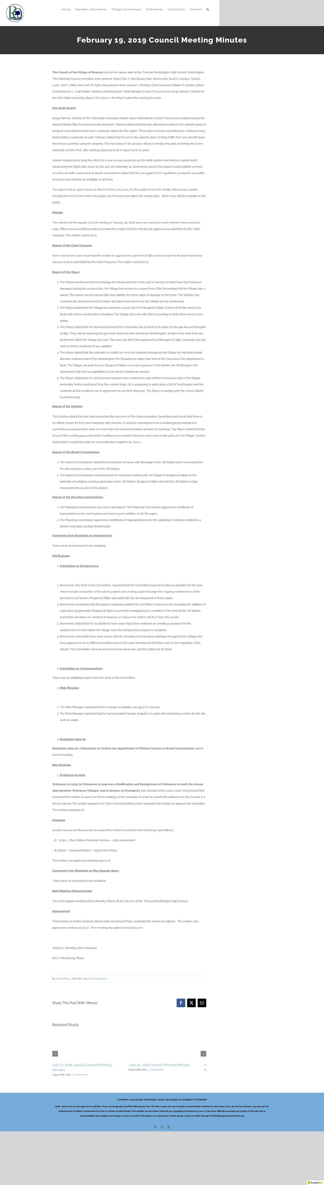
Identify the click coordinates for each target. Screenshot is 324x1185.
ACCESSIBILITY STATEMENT (193, 1094)
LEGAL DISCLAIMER (167, 1094)
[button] (207, 9)
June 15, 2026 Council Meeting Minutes (163, 1065)
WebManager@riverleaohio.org (228, 1111)
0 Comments (80, 1069)
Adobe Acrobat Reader (120, 1106)
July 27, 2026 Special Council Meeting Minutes (88, 1065)
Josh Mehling (62, 978)
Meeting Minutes (98, 978)
